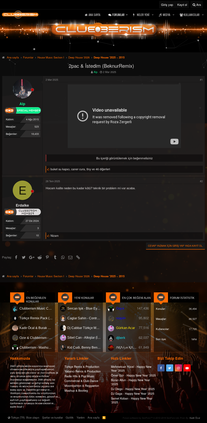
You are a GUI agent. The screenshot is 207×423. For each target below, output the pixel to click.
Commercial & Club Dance (81, 381)
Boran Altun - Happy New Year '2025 (130, 382)
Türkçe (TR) (17, 417)
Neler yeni (143, 14)
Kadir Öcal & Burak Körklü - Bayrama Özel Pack (36, 328)
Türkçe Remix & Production (81, 367)
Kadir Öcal (195, 417)
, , (80, 169)
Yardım (81, 417)
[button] (127, 14)
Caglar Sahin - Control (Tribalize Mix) (84, 318)
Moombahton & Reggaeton (81, 386)
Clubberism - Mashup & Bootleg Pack (36, 347)
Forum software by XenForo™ (151, 417)
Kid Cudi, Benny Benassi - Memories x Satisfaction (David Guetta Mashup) (84, 347)
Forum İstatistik (182, 297)
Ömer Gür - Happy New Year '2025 (133, 375)
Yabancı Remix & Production (82, 371)
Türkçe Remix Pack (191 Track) (36, 318)
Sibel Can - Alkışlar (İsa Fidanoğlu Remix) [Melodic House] (84, 337)
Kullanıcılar (192, 14)
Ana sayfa (94, 14)
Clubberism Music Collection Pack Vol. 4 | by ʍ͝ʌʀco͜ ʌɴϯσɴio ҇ (36, 308)
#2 (201, 181)
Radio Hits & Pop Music (79, 376)
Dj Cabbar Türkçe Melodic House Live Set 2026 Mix (84, 328)
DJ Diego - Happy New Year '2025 (133, 389)
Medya (166, 14)
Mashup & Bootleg (76, 390)
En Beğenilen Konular (36, 299)
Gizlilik (70, 417)
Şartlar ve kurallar (52, 417)
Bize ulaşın (32, 417)
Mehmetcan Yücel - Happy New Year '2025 (131, 369)
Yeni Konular (84, 297)
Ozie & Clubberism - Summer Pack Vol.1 (36, 337)
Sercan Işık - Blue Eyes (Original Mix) (84, 308)
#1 (201, 79)
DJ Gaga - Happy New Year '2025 (132, 393)
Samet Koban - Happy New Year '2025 (131, 400)
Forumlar (118, 14)
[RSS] (104, 417)
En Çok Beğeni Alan (136, 297)
